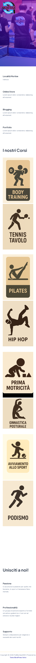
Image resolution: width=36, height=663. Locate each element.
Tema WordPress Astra (18, 657)
